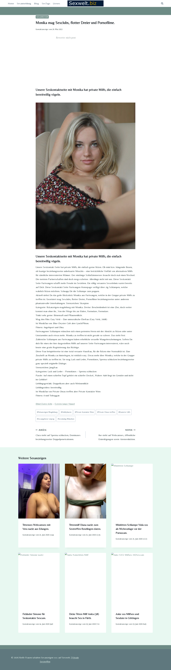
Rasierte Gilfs (124, 412)
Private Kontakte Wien (84, 412)
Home (11, 3)
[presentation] (39, 491)
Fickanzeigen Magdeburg (47, 412)
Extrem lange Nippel (65, 403)
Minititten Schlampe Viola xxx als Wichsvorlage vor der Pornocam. (132, 528)
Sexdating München (66, 419)
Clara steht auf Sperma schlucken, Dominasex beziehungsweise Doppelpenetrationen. (58, 435)
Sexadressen (42, 17)
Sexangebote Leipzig (45, 419)
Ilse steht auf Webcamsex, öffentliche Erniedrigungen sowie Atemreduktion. (116, 435)
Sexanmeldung (24, 3)
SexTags (46, 3)
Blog (36, 3)
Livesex (56, 3)
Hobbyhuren (66, 412)
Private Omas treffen (106, 412)
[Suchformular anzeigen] (162, 3)
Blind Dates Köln (44, 403)
